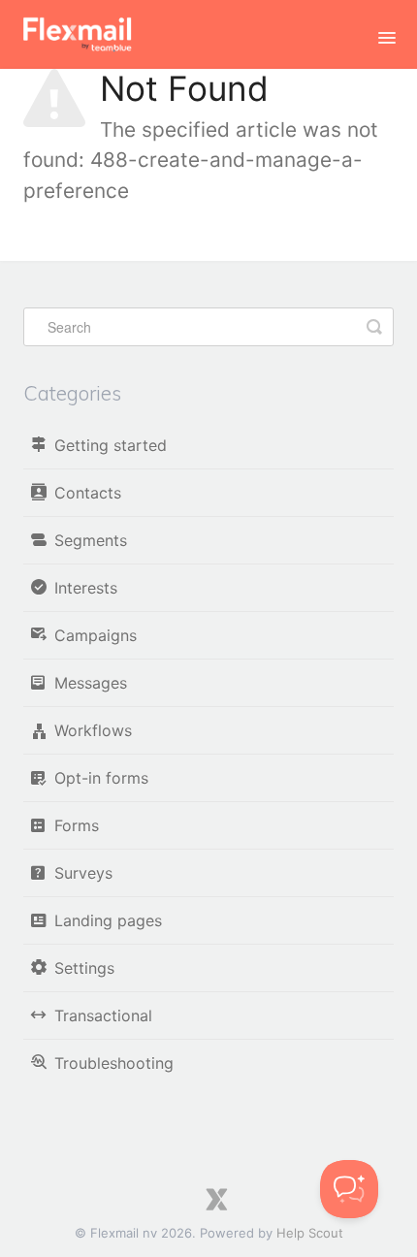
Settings (84, 968)
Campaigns (95, 635)
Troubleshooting (114, 1063)
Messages (90, 683)
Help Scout (309, 1233)
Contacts (87, 492)
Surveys (83, 873)
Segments (90, 540)
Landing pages (108, 920)
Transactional (103, 1015)
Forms (76, 825)
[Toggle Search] (374, 326)
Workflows (93, 730)
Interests (85, 587)
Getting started (110, 445)
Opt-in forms (101, 778)
